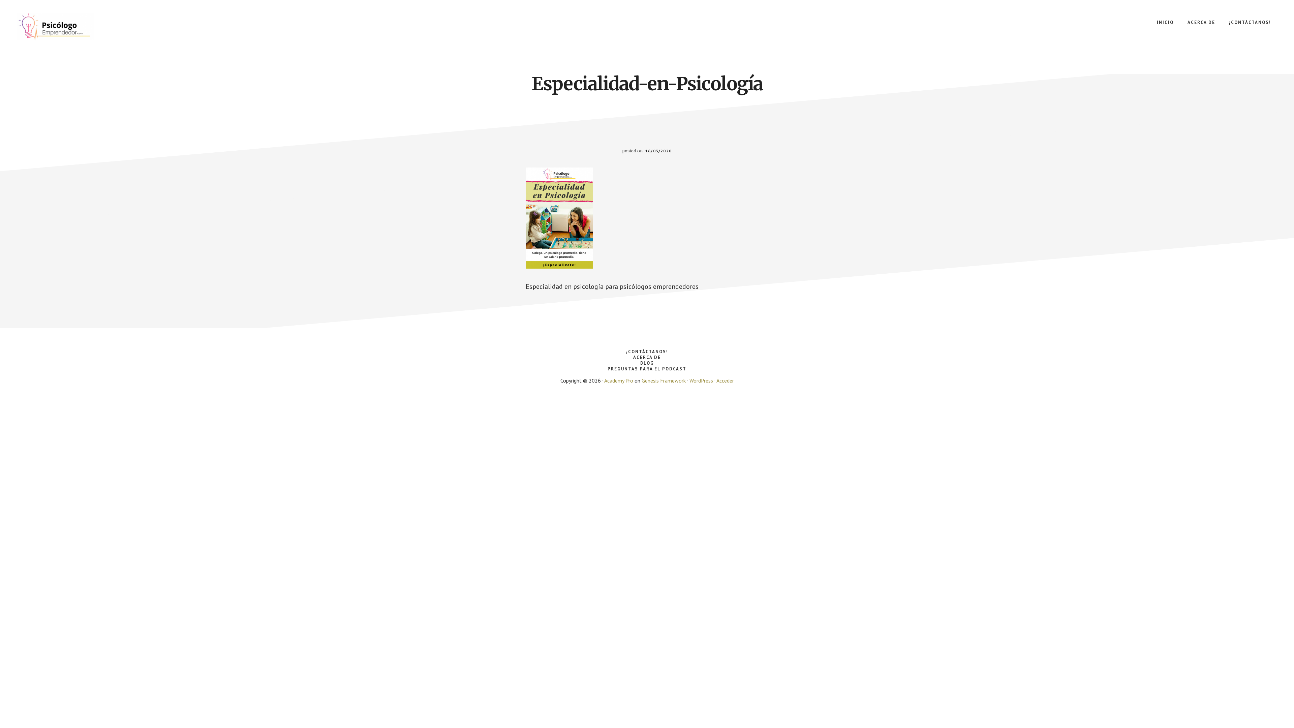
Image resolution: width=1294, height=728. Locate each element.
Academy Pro (618, 380)
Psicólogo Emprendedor (67, 26)
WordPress (701, 380)
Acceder (725, 380)
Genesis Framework (664, 380)
